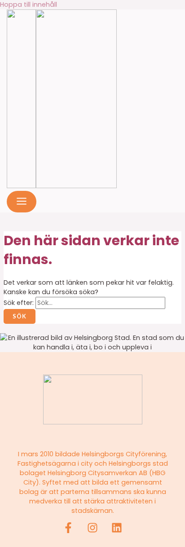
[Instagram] (92, 530)
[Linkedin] (116, 530)
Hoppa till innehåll (28, 4)
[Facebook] (68, 530)
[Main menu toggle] (21, 201)
